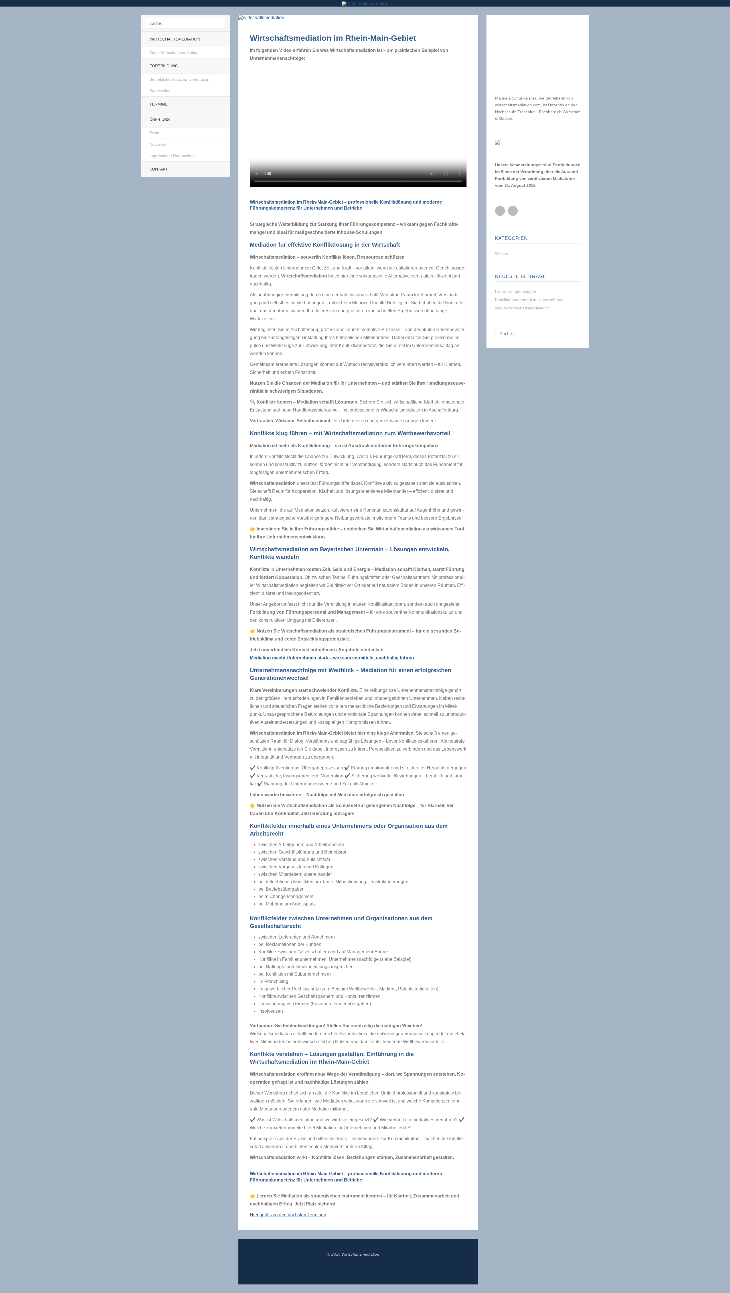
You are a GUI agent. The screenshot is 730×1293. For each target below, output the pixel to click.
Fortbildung (163, 66)
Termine (158, 104)
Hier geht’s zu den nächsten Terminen (288, 1214)
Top (358, 1270)
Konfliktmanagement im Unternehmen (529, 299)
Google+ (513, 211)
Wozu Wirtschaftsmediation (173, 52)
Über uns (159, 119)
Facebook (500, 211)
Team (154, 133)
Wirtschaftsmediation (174, 39)
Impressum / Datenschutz (172, 155)
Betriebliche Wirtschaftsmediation (179, 79)
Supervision (160, 90)
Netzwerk (157, 144)
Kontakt (158, 169)
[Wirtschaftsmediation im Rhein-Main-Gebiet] (261, 18)
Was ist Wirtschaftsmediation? (522, 308)
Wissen (501, 253)
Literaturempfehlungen (515, 291)
